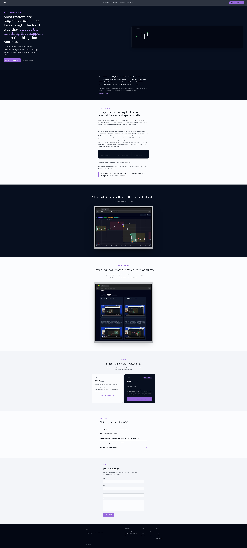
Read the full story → (104, 93)
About (131, 2)
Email (104, 485)
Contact (143, 533)
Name (104, 478)
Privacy (158, 531)
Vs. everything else (107, 2)
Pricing (127, 2)
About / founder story (146, 531)
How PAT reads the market (119, 2)
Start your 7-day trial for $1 (12, 60)
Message (105, 498)
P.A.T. (5, 3)
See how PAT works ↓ (28, 60)
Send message (108, 514)
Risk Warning (159, 538)
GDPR (157, 535)
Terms (157, 533)
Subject (104, 492)
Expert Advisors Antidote (146, 535)
